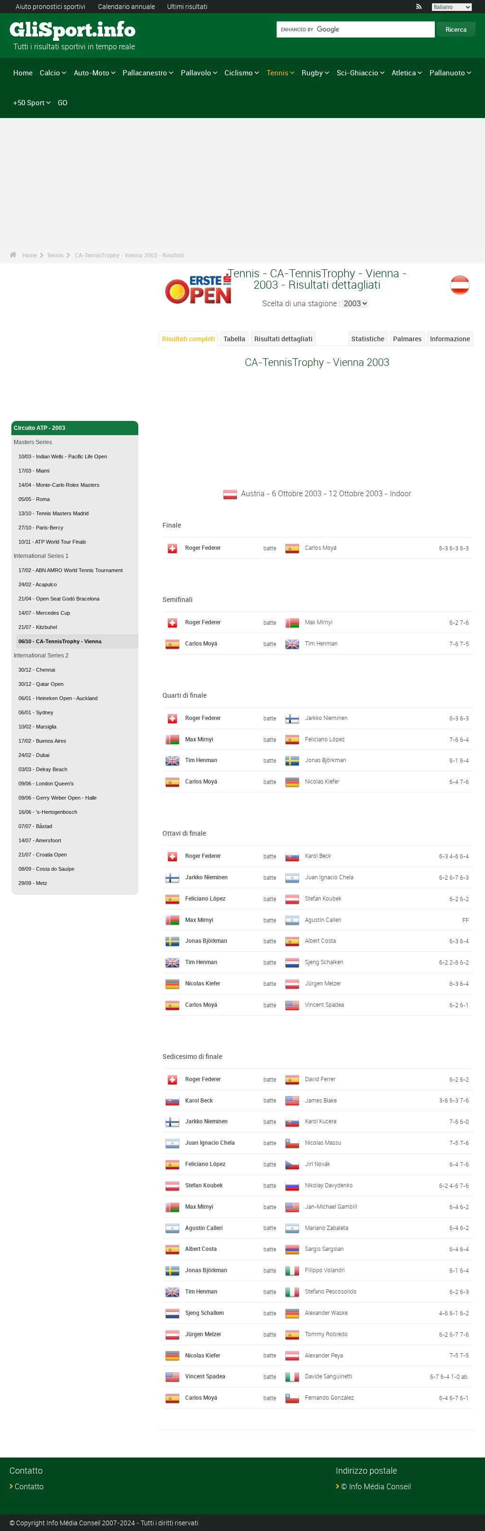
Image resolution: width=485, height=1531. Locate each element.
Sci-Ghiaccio (357, 72)
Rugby (312, 72)
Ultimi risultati (187, 6)
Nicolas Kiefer (322, 781)
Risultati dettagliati (283, 338)
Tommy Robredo (326, 1334)
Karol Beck (318, 855)
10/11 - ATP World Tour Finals (52, 542)
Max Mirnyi (318, 622)
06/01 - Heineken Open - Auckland (58, 698)
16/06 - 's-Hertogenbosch (47, 812)
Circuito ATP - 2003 (39, 428)
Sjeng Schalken (324, 962)
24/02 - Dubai (33, 755)
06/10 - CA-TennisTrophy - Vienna (59, 641)
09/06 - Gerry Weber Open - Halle (57, 798)
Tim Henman (321, 643)
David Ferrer (320, 1079)
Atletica (404, 72)
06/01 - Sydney (36, 712)
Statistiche (367, 338)
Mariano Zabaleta (326, 1227)
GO (62, 102)
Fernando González (329, 1397)
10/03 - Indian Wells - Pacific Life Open (62, 456)
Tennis (277, 72)
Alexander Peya (324, 1355)
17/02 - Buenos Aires (42, 741)
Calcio (50, 72)
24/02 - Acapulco (37, 584)
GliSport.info (45, 31)
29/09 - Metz (32, 883)
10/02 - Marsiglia (37, 726)
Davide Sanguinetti (328, 1376)
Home (23, 72)
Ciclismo (239, 72)
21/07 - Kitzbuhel (37, 627)
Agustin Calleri (323, 919)
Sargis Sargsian (324, 1248)
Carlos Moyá (320, 547)
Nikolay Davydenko (329, 1185)
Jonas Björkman (325, 760)
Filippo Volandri (325, 1270)
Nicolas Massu (323, 1142)
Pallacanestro (145, 72)
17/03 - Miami (33, 471)
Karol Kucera (320, 1121)
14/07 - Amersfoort (39, 840)
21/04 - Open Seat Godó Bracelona (58, 598)
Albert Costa (320, 940)
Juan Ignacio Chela (329, 877)
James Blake (321, 1100)
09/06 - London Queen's (46, 783)
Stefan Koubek (323, 898)
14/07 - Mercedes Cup (44, 613)
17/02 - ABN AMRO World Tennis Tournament (70, 570)
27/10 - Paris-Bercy (40, 527)
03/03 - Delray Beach (42, 769)
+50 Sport (29, 102)
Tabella (234, 338)
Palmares (407, 338)
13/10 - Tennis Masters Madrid (53, 513)
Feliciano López (325, 739)
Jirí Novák (317, 1163)
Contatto (29, 1486)
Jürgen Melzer (323, 983)
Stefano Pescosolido (331, 1291)
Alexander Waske (326, 1312)
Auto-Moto (91, 72)
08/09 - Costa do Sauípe (46, 869)
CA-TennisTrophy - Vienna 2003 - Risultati (129, 255)
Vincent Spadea (324, 1004)
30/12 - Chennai (36, 670)
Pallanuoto (447, 72)
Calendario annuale (126, 6)
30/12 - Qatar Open (40, 684)
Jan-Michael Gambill (331, 1206)
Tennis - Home (33, 408)
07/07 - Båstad (35, 826)
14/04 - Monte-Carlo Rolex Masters (58, 485)
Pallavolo (196, 72)
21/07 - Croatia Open (42, 854)
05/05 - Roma (34, 499)
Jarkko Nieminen (326, 717)
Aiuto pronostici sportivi (50, 6)
